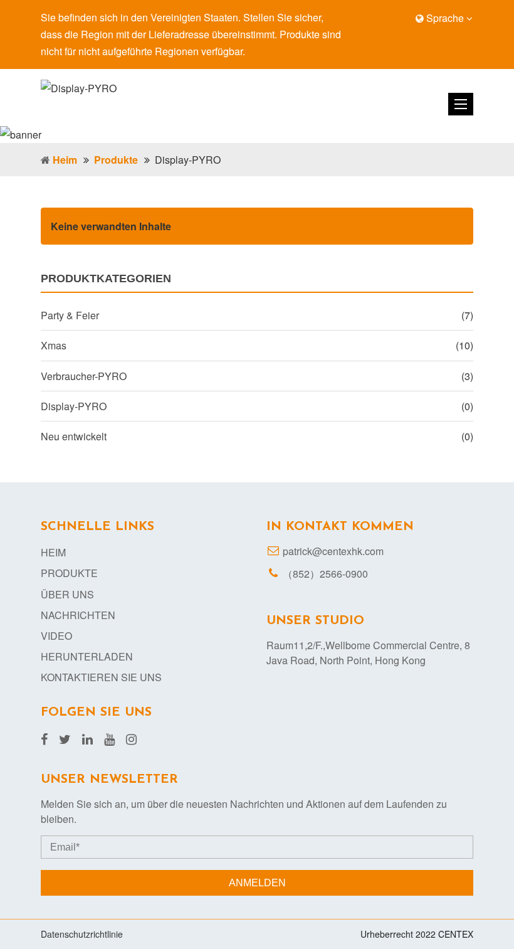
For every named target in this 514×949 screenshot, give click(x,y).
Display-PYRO (74, 406)
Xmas (53, 345)
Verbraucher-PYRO (84, 376)
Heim (65, 159)
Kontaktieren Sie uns (101, 677)
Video (56, 635)
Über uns (67, 594)
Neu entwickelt (74, 436)
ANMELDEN (257, 882)
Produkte (116, 159)
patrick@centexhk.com (333, 551)
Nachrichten (78, 615)
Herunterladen (87, 656)
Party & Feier (70, 315)
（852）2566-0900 (325, 573)
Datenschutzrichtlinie (82, 934)
